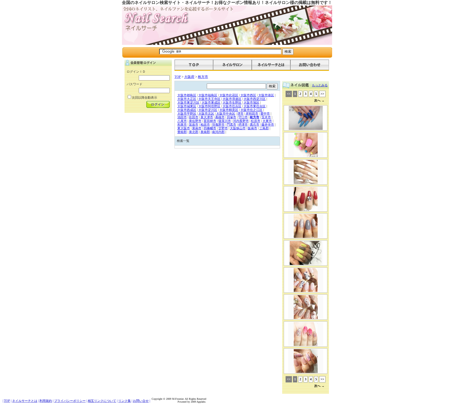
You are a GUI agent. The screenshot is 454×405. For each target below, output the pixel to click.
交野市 (223, 128)
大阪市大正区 (186, 99)
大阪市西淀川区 (255, 99)
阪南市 (252, 128)
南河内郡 (218, 132)
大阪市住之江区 (251, 110)
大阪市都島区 (186, 95)
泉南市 (197, 128)
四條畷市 (210, 128)
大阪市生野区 (232, 102)
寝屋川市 (224, 121)
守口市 (243, 117)
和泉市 (182, 124)
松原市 (255, 121)
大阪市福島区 (207, 95)
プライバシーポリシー (70, 401)
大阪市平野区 (186, 113)
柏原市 (205, 124)
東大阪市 (183, 128)
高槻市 (220, 117)
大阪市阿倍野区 (209, 106)
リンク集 (124, 401)
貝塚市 (231, 117)
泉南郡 (205, 132)
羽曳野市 (218, 124)
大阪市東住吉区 (255, 106)
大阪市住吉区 (232, 106)
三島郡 (264, 128)
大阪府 (189, 77)
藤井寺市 (267, 124)
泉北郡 (193, 132)
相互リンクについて (102, 401)
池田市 (182, 117)
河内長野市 (241, 121)
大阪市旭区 (251, 102)
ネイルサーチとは (24, 401)
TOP (177, 77)
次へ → (319, 100)
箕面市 (193, 124)
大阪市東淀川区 (188, 102)
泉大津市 (206, 117)
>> (322, 94)
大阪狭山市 (238, 128)
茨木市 (266, 117)
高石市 (254, 124)
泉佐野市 (195, 121)
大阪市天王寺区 (209, 99)
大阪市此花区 (228, 95)
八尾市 (182, 121)
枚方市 (203, 77)
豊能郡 (182, 132)
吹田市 (193, 117)
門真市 (231, 124)
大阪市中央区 (225, 113)
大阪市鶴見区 (228, 110)
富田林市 (210, 121)
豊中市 (265, 113)
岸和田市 (252, 113)
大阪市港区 (266, 95)
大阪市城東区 (186, 106)
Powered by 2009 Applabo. (192, 401)
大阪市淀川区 (207, 110)
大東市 (267, 121)
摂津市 (243, 124)
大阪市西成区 (186, 110)
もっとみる (320, 85)
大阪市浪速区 (232, 99)
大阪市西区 (248, 95)
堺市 (240, 113)
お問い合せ (141, 401)
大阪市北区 (206, 113)
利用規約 (45, 401)
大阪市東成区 (211, 102)
